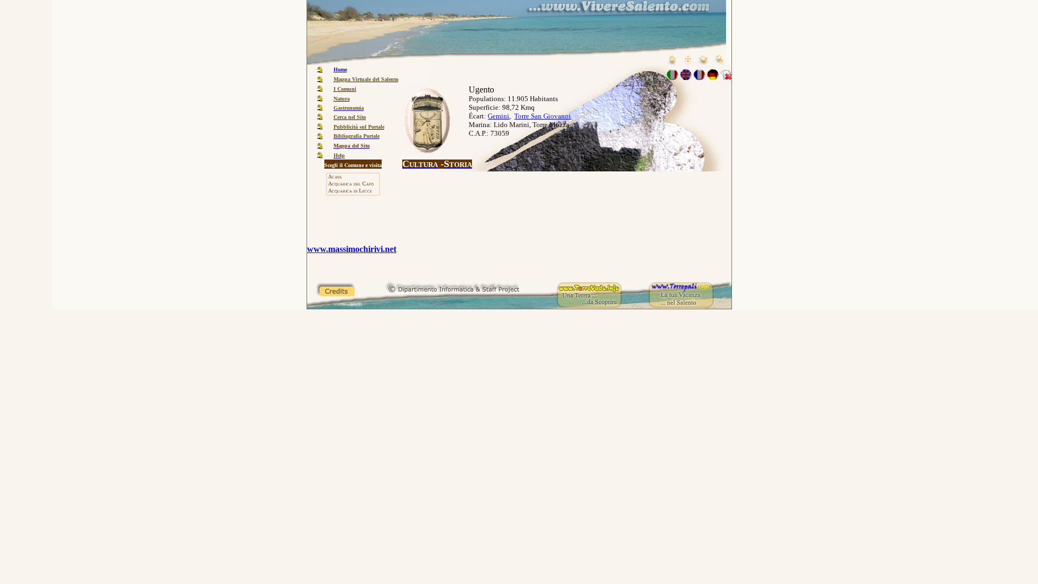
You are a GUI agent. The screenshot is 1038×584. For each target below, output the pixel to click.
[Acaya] (353, 177)
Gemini (498, 116)
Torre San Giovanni (542, 116)
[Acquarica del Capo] (353, 184)
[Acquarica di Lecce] (353, 191)
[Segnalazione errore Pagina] (726, 77)
